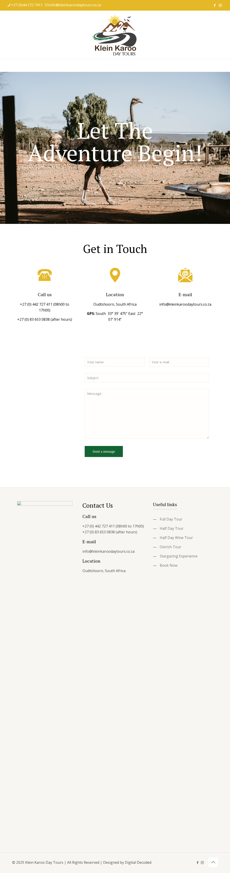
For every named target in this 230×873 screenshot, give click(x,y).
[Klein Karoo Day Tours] (115, 35)
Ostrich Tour (170, 546)
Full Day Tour (171, 519)
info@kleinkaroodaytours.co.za (75, 4)
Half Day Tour (172, 528)
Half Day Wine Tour (176, 537)
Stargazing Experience (178, 556)
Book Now (168, 565)
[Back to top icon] (213, 862)
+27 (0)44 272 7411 (27, 4)
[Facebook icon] (214, 5)
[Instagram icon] (220, 5)
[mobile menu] (4, 65)
